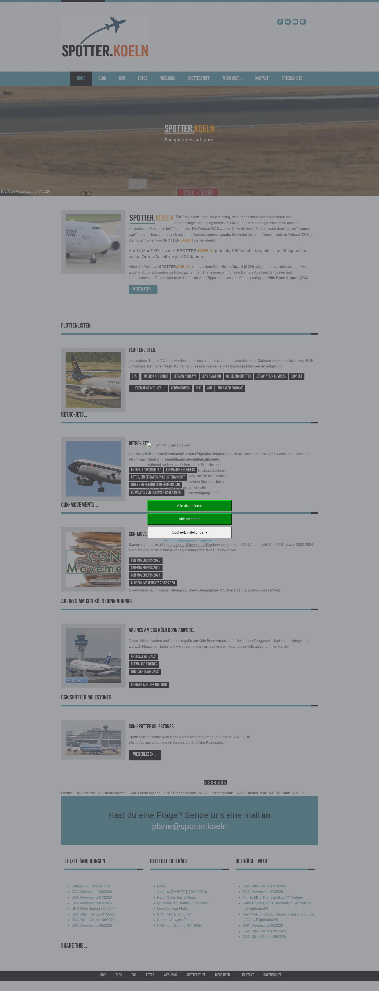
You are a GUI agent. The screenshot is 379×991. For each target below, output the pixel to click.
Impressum (207, 541)
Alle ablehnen (189, 519)
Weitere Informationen (180, 541)
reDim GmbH (204, 546)
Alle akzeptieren (189, 506)
